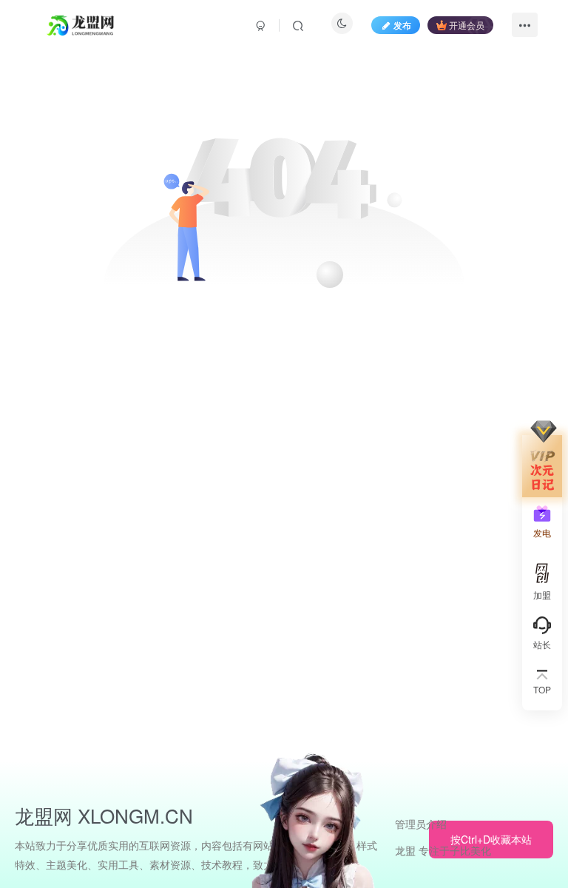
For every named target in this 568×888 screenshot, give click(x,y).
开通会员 (466, 24)
